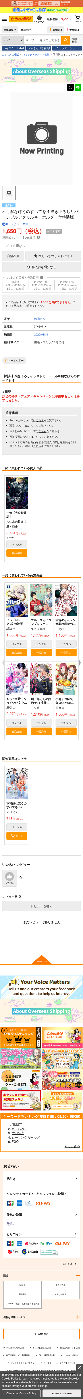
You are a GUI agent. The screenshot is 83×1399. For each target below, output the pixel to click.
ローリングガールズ (26, 1137)
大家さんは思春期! (39, 48)
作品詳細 (17, 553)
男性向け (57, 29)
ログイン (65, 19)
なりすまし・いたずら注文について (59, 1363)
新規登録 (52, 19)
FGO (15, 1141)
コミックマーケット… (67, 48)
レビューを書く (41, 906)
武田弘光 (18, 1133)
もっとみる (72, 1146)
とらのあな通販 (10, 54)
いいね (10, 882)
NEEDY (17, 1124)
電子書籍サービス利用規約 (18, 1355)
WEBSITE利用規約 (15, 1347)
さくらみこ (19, 1128)
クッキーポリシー (72, 1355)
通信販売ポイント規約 (70, 1347)
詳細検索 (74, 40)
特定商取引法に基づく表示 (23, 1363)
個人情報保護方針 (47, 1355)
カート (19, 835)
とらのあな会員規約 (42, 1347)
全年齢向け (10, 29)
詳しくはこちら (71, 1263)
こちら (40, 420)
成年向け (26, 29)
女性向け (74, 29)
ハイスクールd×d (13, 48)
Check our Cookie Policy (21, 1393)
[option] (41, 138)
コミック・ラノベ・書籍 (36, 54)
